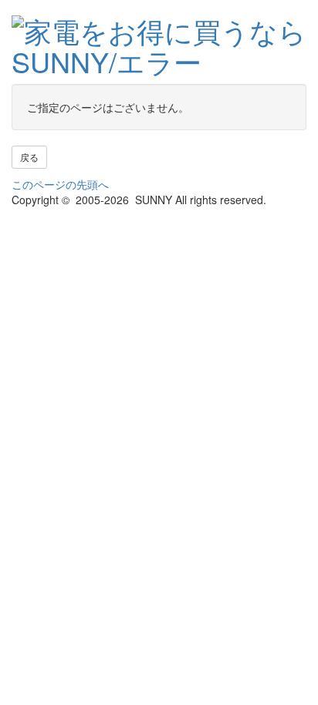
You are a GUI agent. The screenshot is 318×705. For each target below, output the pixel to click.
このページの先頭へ (60, 184)
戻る (29, 156)
